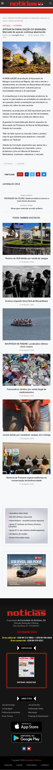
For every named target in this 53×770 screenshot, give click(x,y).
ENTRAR (21, 682)
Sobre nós (8, 765)
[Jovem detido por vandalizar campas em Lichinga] (26, 415)
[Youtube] (29, 748)
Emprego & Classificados (38, 716)
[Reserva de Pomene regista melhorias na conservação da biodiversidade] (26, 458)
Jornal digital (7, 709)
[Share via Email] (43, 174)
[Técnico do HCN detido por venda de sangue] (26, 239)
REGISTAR (31, 682)
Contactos (45, 765)
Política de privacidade (11, 712)
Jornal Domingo (8, 705)
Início (5, 18)
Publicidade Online (35, 709)
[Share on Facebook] (27, 174)
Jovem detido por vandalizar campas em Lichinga (26, 435)
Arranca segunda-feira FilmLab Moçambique (26, 301)
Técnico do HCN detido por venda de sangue (26, 258)
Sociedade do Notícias (33, 760)
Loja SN (19, 765)
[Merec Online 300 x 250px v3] (26, 570)
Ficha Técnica (7, 716)
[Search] (50, 3)
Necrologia (32, 712)
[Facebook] (24, 748)
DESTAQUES (8, 164)
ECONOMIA (20, 164)
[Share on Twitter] (32, 174)
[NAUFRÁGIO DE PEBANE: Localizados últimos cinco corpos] (26, 324)
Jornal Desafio (34, 705)
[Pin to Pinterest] (38, 174)
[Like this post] (21, 174)
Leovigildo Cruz (18, 35)
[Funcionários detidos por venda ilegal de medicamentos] (26, 370)
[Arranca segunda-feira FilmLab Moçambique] (26, 282)
